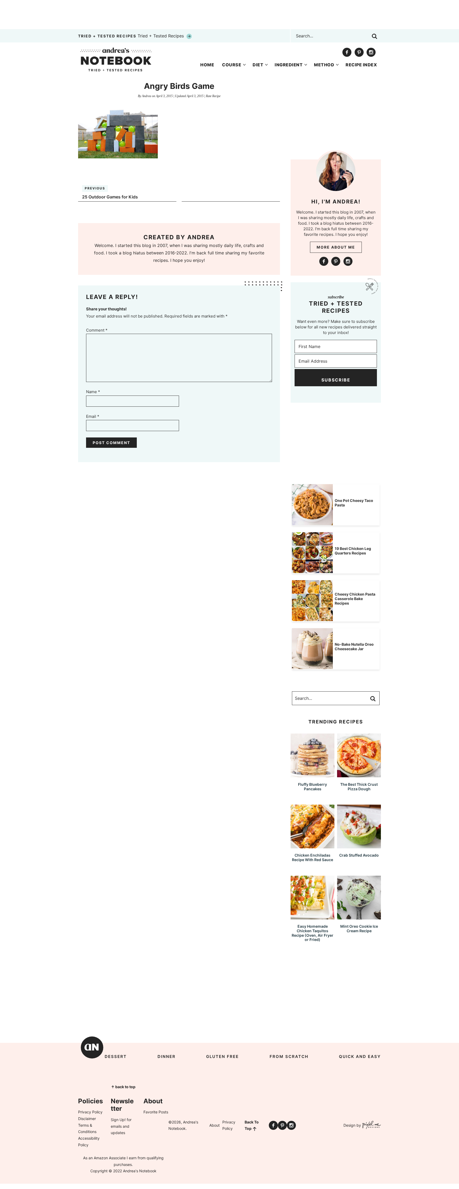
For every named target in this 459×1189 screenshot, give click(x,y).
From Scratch (289, 1056)
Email (92, 416)
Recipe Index (361, 64)
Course (231, 64)
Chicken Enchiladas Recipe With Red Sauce (312, 857)
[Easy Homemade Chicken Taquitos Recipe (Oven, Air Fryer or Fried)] (312, 917)
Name (93, 391)
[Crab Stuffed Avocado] (359, 846)
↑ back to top (123, 1086)
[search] (374, 36)
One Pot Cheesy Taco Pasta (354, 502)
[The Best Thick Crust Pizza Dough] (359, 775)
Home (207, 64)
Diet (258, 64)
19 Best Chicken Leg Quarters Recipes (353, 550)
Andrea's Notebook (116, 59)
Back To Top (252, 1125)
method (324, 64)
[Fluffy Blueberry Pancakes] (312, 775)
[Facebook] (346, 52)
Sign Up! (118, 1119)
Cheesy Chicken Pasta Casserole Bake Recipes (355, 598)
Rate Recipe (213, 96)
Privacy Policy (90, 1112)
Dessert (116, 1056)
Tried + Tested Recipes (131, 35)
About (214, 1125)
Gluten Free (222, 1056)
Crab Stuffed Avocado (359, 855)
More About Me (336, 247)
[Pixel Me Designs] (371, 1125)
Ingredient (289, 64)
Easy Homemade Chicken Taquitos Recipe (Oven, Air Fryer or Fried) (312, 933)
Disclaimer (87, 1118)
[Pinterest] (359, 52)
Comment (97, 330)
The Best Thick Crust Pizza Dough (359, 786)
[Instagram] (371, 52)
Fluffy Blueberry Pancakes (312, 786)
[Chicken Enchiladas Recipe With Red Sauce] (312, 846)
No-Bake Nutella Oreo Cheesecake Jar (354, 646)
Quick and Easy (360, 1056)
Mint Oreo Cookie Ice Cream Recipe (359, 928)
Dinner (167, 1056)
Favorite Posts (155, 1112)
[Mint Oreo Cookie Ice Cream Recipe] (359, 917)
